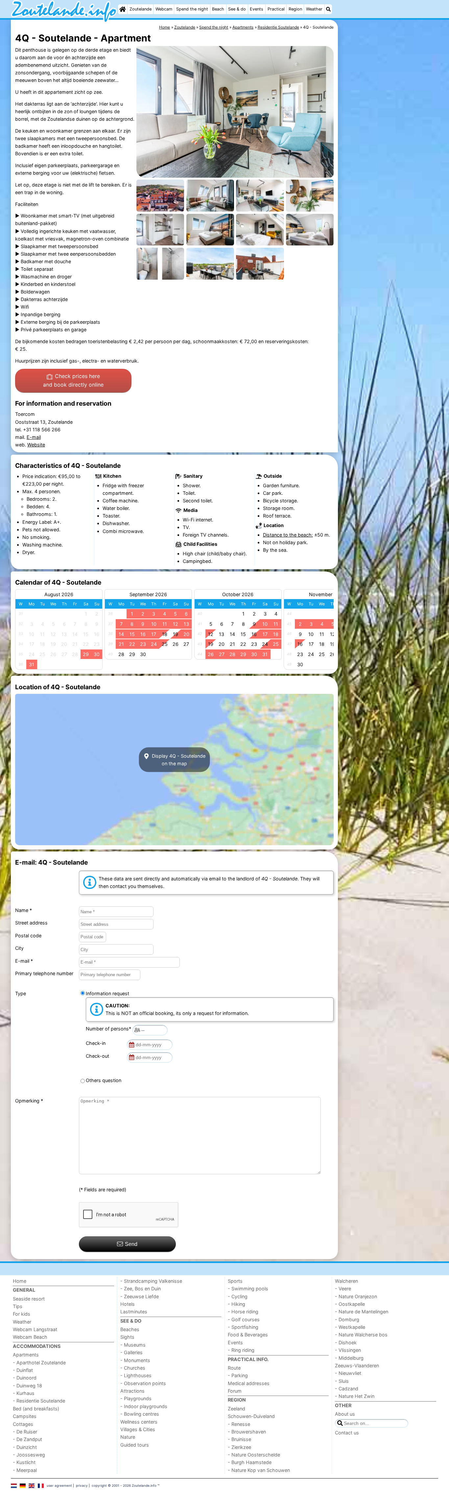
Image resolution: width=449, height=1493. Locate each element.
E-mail (34, 437)
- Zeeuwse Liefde (139, 1296)
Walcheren (346, 1281)
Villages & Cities (137, 1429)
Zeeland (236, 1408)
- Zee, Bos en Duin (140, 1288)
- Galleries (131, 1352)
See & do (237, 9)
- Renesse (239, 1424)
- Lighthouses (136, 1375)
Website (36, 444)
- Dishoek (346, 1342)
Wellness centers (138, 1422)
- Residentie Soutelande (39, 1401)
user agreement (59, 1485)
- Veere (343, 1288)
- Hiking (236, 1304)
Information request (107, 993)
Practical (276, 9)
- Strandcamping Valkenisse (151, 1281)
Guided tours (134, 1445)
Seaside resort (29, 1299)
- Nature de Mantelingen (361, 1311)
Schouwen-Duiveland (251, 1416)
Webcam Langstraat (35, 1329)
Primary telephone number (44, 973)
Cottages (23, 1424)
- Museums (133, 1345)
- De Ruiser (25, 1431)
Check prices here (73, 380)
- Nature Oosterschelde (254, 1454)
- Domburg (347, 1319)
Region (295, 9)
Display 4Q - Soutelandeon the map (178, 759)
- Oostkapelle (350, 1304)
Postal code (28, 935)
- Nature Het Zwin (354, 1396)
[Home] (122, 9)
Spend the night (192, 9)
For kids (21, 1314)
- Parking (238, 1375)
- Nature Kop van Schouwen (259, 1470)
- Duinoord (24, 1377)
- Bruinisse (239, 1439)
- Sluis (342, 1381)
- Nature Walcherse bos (361, 1334)
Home (19, 1281)
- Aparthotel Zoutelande (39, 1362)
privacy (82, 1485)
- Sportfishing (243, 1327)
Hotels (127, 1304)
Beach (218, 9)
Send (131, 1244)
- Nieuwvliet (348, 1373)
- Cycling (238, 1296)
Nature (127, 1437)
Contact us (347, 1432)
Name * (23, 910)
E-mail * (24, 961)
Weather (314, 9)
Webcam (163, 9)
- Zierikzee (239, 1447)
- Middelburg (349, 1358)
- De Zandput (27, 1439)
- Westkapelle (350, 1327)
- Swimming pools (248, 1288)
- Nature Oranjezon (356, 1296)
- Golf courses (244, 1319)
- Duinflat (23, 1370)
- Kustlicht (24, 1462)
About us (345, 1414)
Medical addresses (249, 1383)
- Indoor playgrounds (143, 1406)
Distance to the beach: (288, 535)
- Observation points (143, 1383)
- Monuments (135, 1360)
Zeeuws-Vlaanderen (357, 1365)
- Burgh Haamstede (250, 1462)
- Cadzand (346, 1388)
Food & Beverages (248, 1334)
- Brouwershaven (247, 1431)
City (19, 948)
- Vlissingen (348, 1350)
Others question (103, 1080)
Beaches (129, 1329)
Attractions (132, 1391)
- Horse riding (243, 1311)
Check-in (97, 1043)
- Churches (132, 1368)
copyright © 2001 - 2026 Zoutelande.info (124, 1485)
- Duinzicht (25, 1447)
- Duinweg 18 (27, 1385)
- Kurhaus (24, 1393)
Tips (17, 1306)
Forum (235, 1391)
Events (256, 9)
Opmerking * (29, 1100)
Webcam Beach (30, 1337)
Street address (31, 922)
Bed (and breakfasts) (36, 1408)
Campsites (24, 1416)
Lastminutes (133, 1311)
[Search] (328, 9)
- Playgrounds (136, 1398)
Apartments (26, 1354)
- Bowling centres (139, 1414)
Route (234, 1368)
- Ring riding (241, 1350)
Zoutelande (141, 9)
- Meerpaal (25, 1470)
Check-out (99, 1056)
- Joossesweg (29, 1454)
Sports (235, 1281)
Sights (127, 1337)
